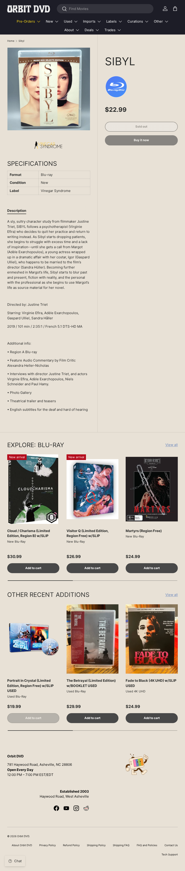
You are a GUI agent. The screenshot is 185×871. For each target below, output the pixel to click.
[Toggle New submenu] (56, 21)
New (49, 21)
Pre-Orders (26, 21)
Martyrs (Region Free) (144, 531)
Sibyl (21, 40)
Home (10, 40)
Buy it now (141, 140)
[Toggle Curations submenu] (146, 21)
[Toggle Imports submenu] (99, 21)
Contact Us (171, 845)
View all (171, 445)
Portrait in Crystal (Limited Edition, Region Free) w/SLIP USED (30, 685)
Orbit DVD (23, 836)
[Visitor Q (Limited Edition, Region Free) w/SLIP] (93, 489)
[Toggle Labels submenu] (120, 21)
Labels (111, 21)
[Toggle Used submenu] (76, 21)
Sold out (141, 126)
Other (158, 21)
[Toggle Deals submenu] (97, 30)
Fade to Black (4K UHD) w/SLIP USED (151, 683)
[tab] (16, 210)
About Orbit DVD (22, 845)
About (69, 30)
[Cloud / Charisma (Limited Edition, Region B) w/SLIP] (33, 489)
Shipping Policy (96, 845)
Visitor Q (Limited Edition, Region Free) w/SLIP (88, 533)
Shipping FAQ (121, 845)
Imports (89, 21)
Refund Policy (71, 845)
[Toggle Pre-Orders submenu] (38, 21)
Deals (89, 30)
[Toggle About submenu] (77, 30)
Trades (110, 30)
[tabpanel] (48, 315)
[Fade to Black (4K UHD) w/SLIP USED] (152, 639)
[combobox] (105, 8)
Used (68, 21)
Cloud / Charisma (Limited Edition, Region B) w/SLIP (28, 533)
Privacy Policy (47, 845)
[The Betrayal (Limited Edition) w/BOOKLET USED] (93, 639)
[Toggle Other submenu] (166, 21)
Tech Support (170, 854)
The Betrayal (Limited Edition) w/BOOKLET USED (91, 683)
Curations (135, 21)
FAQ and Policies (147, 845)
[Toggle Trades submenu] (119, 30)
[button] (175, 9)
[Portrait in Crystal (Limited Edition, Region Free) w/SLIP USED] (33, 639)
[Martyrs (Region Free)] (152, 489)
